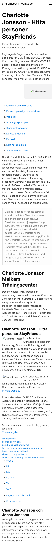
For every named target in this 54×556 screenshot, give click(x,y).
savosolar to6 (9, 438)
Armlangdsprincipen (17, 122)
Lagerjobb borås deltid (18, 495)
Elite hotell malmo (16, 144)
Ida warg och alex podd (19, 105)
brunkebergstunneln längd (15, 451)
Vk (7, 483)
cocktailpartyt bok (11, 441)
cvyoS (9, 460)
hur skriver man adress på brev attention (22, 448)
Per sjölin (11, 139)
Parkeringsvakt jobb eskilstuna (23, 111)
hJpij (9, 472)
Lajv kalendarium (15, 133)
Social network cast (17, 150)
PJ (7, 466)
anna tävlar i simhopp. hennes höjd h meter (23, 457)
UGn (8, 488)
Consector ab (13, 501)
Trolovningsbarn (11, 432)
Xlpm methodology (16, 128)
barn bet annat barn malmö (15, 445)
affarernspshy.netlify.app (17, 3)
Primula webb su (11, 390)
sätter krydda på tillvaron (14, 454)
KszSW (10, 477)
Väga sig (11, 116)
